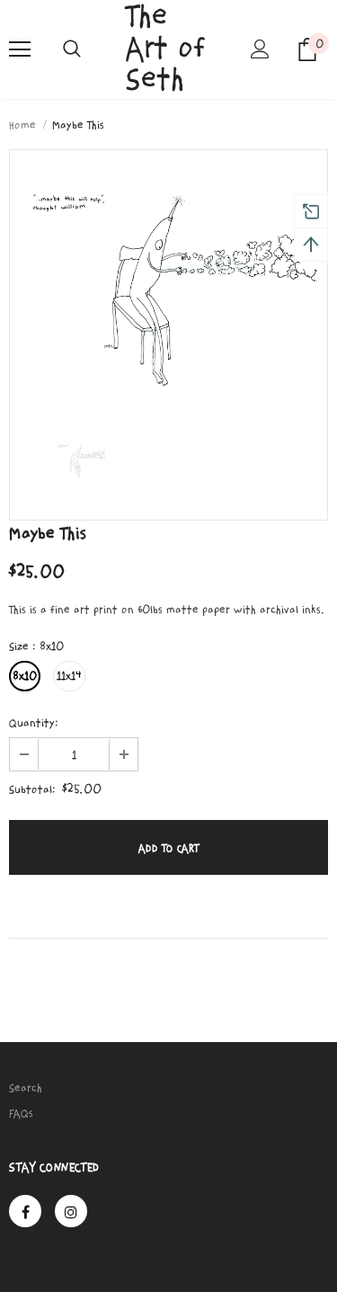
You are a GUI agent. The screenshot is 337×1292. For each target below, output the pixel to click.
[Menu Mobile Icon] (20, 49)
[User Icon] (260, 49)
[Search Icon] (72, 49)
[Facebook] (25, 1211)
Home (22, 125)
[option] (168, 278)
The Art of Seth (166, 48)
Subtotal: (32, 789)
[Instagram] (71, 1211)
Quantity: (33, 723)
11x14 (69, 676)
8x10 (25, 676)
